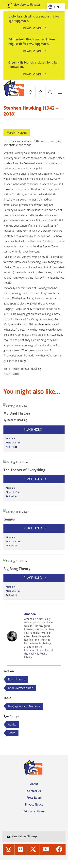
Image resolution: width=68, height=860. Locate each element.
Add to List (11, 446)
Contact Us (34, 791)
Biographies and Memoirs (24, 706)
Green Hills (15, 63)
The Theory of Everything (24, 470)
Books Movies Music (20, 688)
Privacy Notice (34, 804)
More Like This (13, 442)
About (34, 784)
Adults (12, 724)
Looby (12, 16)
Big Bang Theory (16, 568)
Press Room (34, 797)
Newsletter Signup (24, 836)
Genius (9, 519)
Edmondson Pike (19, 39)
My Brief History (16, 413)
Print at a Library (34, 811)
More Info (11, 438)
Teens (11, 733)
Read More (34, 28)
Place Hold (33, 429)
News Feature (16, 679)
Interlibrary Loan (33, 650)
